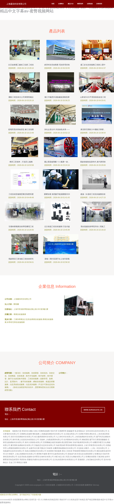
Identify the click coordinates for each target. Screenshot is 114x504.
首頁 (53, 3)
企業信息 (90, 3)
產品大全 (71, 3)
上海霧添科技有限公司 (16, 4)
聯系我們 (80, 3)
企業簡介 (61, 3)
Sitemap (96, 485)
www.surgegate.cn (93, 410)
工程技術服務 (49, 485)
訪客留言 (99, 3)
